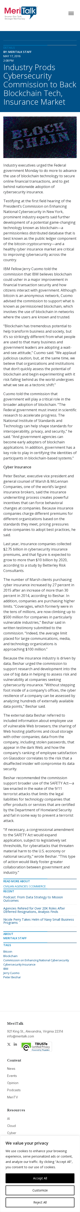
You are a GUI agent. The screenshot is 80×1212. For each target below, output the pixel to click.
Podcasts (14, 1090)
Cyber (11, 1133)
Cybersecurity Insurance (19, 964)
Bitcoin (7, 951)
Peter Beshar (12, 977)
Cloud (11, 1126)
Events (12, 1076)
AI (8, 1118)
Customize (40, 1190)
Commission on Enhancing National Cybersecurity (36, 960)
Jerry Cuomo (11, 973)
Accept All (40, 1178)
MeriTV (12, 1097)
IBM (5, 969)
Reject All (40, 1202)
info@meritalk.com (20, 1036)
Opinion (12, 1083)
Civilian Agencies (15, 886)
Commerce (38, 886)
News (11, 1068)
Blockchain (10, 956)
